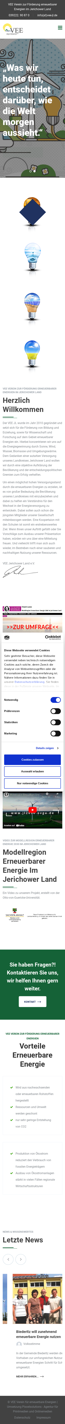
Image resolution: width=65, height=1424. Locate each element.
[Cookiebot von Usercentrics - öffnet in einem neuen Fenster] (46, 637)
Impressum (43, 1417)
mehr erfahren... (17, 1376)
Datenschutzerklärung (29, 681)
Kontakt (30, 1001)
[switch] (56, 711)
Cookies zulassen (32, 759)
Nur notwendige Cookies (32, 783)
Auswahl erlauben (32, 771)
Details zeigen (45, 748)
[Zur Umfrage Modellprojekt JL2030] (32, 621)
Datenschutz (22, 1417)
